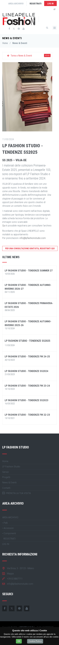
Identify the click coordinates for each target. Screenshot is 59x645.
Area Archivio (16, 3)
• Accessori (8, 528)
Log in (50, 3)
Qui (3, 225)
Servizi (5, 471)
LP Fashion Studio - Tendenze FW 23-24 (27, 385)
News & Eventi (9, 482)
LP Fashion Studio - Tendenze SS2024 (26, 371)
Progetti (6, 477)
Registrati (35, 3)
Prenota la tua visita (18, 493)
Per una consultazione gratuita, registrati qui (30, 248)
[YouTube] (23, 28)
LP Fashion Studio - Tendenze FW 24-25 (27, 356)
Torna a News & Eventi (21, 55)
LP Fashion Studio (11, 466)
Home (5, 43)
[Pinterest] (18, 28)
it (55, 9)
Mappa (10, 573)
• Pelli (5, 522)
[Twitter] (14, 28)
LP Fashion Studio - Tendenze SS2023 (26, 400)
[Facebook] (9, 28)
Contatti (6, 487)
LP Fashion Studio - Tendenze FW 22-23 (27, 414)
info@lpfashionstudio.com (33, 237)
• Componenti (9, 533)
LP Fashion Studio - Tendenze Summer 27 (29, 270)
